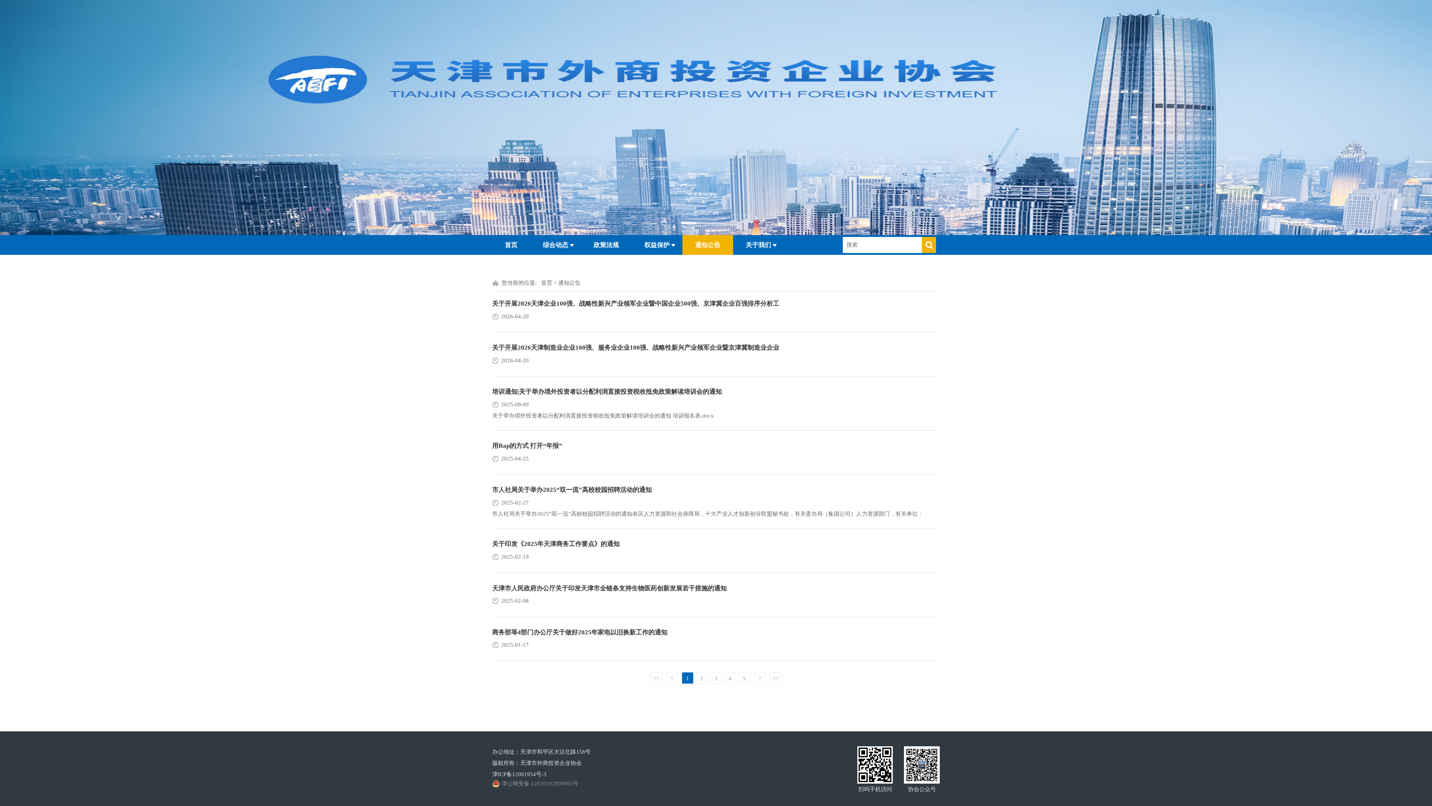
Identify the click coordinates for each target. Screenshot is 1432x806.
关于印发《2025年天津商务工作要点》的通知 (556, 543)
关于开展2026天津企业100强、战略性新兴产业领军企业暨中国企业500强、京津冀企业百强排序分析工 (635, 303)
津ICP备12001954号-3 (519, 774)
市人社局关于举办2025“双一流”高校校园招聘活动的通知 (572, 489)
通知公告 (707, 245)
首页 (511, 245)
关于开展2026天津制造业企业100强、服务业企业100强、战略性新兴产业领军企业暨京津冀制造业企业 (635, 347)
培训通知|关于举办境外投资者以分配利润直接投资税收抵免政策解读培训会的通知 (607, 391)
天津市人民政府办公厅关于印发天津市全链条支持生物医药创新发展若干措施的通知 (609, 588)
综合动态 (555, 245)
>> (776, 678)
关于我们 (758, 245)
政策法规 (606, 245)
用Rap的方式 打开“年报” (527, 445)
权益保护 (657, 245)
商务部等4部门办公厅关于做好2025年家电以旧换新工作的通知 (580, 632)
